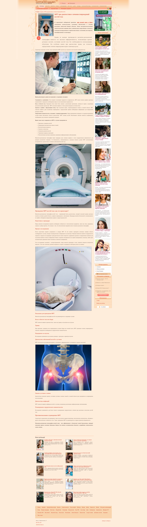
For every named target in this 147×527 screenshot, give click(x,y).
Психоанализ (67, 512)
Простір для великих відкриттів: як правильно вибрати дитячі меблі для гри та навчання (53, 479)
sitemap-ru (104, 520)
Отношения (63, 6)
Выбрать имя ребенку (101, 303)
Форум (64, 3)
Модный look (58, 509)
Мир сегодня (40, 515)
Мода (57, 6)
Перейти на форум (103, 294)
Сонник (98, 300)
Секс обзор (83, 509)
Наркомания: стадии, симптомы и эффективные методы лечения (101, 138)
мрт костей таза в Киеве (85, 22)
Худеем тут (92, 507)
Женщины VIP (106, 509)
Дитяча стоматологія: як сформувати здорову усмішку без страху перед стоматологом (82, 466)
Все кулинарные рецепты (102, 273)
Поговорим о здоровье (66, 8)
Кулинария (72, 3)
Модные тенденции (45, 509)
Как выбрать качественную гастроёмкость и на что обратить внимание (102, 207)
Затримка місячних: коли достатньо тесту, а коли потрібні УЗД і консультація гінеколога (53, 453)
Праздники (105, 512)
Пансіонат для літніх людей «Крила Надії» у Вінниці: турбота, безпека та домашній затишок (83, 479)
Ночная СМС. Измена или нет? (103, 288)
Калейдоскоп (92, 509)
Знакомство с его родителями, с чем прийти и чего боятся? (104, 291)
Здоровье (41, 6)
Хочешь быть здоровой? (42, 8)
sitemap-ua (108, 520)
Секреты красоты (65, 507)
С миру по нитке (89, 512)
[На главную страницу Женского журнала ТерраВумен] (37, 6)
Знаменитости (98, 509)
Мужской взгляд (86, 6)
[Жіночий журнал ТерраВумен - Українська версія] (108, 9)
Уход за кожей (72, 507)
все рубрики (103, 306)
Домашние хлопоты (98, 512)
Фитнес (97, 507)
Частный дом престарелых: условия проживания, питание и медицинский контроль (102, 253)
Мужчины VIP (40, 512)
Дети (74, 6)
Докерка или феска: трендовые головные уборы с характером (102, 230)
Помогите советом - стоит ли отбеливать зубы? (102, 279)
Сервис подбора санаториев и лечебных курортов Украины (102, 116)
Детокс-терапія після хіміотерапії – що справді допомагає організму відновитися (83, 440)
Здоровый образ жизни (51, 507)
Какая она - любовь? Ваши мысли (103, 282)
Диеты (87, 507)
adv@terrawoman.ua (39, 524)
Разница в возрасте (100, 285)
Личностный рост (75, 512)
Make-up (78, 507)
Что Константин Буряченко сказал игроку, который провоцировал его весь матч (102, 47)
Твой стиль (52, 509)
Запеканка (99, 266)
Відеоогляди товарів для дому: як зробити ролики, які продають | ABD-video (82, 492)
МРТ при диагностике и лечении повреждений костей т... (55, 11)
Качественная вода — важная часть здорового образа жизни (102, 161)
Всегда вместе (71, 509)
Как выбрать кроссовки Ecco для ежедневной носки (102, 94)
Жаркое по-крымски (100, 268)
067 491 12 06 (38, 522)
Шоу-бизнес (47, 512)
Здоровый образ (54, 8)
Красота (47, 6)
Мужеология (103, 6)
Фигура (53, 6)
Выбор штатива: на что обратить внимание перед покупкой (101, 184)
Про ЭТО (70, 6)
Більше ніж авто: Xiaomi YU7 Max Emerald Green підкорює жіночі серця (52, 492)
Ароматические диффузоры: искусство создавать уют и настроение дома (102, 71)
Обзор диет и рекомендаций (105, 507)
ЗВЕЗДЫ (78, 6)
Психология (95, 6)
